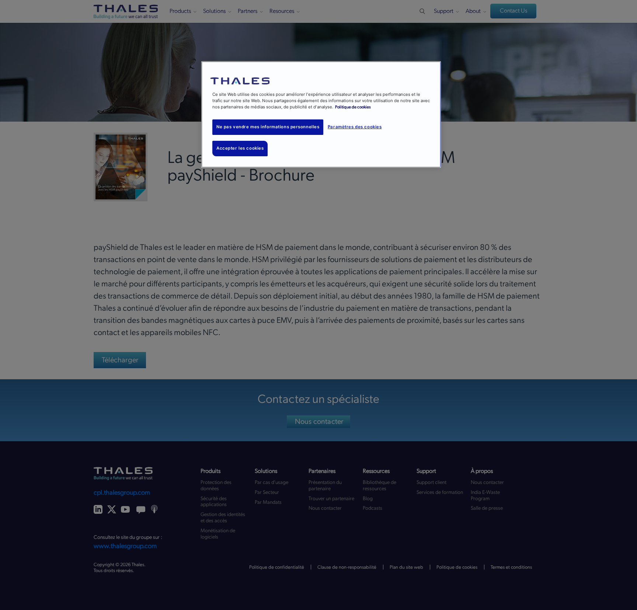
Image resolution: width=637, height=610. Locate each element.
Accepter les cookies (240, 148)
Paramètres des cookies (355, 126)
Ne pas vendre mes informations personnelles (267, 126)
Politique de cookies (353, 107)
